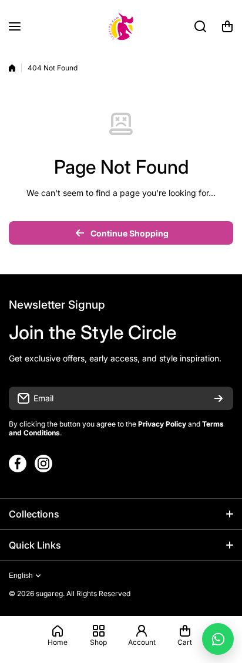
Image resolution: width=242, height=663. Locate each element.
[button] (227, 26)
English (21, 575)
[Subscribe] (218, 398)
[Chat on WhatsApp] (218, 639)
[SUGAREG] (121, 26)
